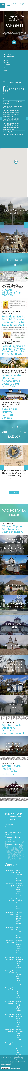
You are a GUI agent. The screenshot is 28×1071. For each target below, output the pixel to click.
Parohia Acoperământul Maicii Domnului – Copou (12, 107)
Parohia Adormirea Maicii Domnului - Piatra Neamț (11, 111)
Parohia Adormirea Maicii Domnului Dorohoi (11, 115)
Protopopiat (10, 56)
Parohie (8, 54)
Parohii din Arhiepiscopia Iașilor (15, 5)
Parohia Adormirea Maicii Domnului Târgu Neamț (11, 124)
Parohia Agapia (8, 132)
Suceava (9, 67)
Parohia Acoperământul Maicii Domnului (12, 103)
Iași (7, 60)
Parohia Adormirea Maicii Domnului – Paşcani (11, 128)
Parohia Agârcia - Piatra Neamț (13, 134)
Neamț (8, 62)
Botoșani (9, 65)
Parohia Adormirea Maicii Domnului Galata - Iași (11, 120)
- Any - (12, 83)
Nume (5, 70)
